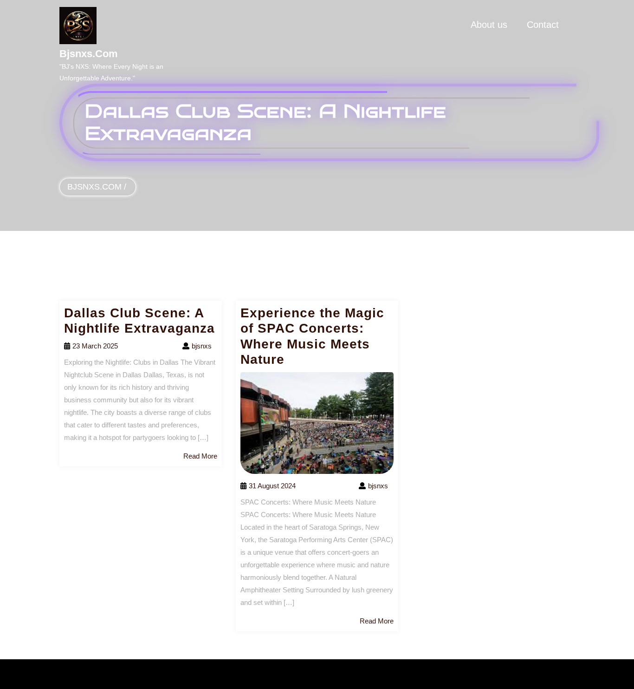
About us (489, 25)
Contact (543, 25)
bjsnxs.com (88, 53)
